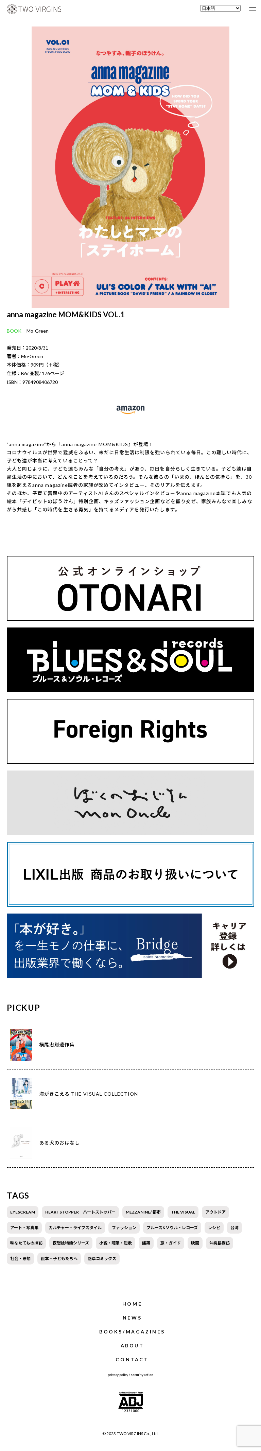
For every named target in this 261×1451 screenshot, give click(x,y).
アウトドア (215, 1212)
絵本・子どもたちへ (59, 1258)
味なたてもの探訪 (26, 1242)
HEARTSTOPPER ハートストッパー (80, 1212)
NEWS (132, 1318)
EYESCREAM (22, 1212)
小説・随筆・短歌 (115, 1242)
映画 (195, 1242)
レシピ (214, 1227)
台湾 (234, 1227)
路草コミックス (102, 1258)
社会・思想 (20, 1258)
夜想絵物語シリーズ (71, 1242)
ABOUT (132, 1345)
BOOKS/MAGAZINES (132, 1331)
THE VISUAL (183, 1212)
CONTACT (132, 1359)
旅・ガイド (170, 1242)
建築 (146, 1242)
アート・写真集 (24, 1227)
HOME (132, 1304)
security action (142, 1375)
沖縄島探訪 (219, 1242)
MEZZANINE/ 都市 (143, 1212)
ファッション (124, 1227)
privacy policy (118, 1375)
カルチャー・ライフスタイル (75, 1227)
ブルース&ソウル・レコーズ (172, 1227)
